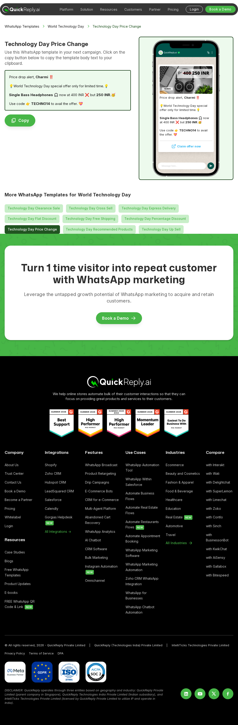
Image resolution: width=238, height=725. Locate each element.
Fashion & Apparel (180, 482)
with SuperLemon (219, 491)
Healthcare (174, 500)
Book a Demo (15, 491)
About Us (12, 465)
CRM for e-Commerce (102, 500)
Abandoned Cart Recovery (97, 520)
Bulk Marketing (96, 557)
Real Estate (178, 517)
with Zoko (213, 508)
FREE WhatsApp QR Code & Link (20, 604)
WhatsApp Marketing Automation (142, 567)
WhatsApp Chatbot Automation (140, 609)
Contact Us (13, 482)
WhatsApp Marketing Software (142, 553)
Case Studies (15, 552)
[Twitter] (213, 693)
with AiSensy (215, 557)
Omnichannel (95, 580)
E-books (11, 593)
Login (9, 526)
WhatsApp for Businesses (136, 595)
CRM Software (96, 549)
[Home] (119, 381)
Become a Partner (18, 500)
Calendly (51, 508)
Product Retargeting (100, 473)
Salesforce (53, 500)
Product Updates (18, 584)
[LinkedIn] (186, 693)
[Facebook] (227, 693)
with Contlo (214, 517)
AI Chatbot (93, 540)
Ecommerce (175, 465)
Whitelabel (13, 517)
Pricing (10, 508)
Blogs (9, 561)
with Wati (212, 473)
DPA (60, 653)
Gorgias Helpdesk (59, 520)
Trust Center (14, 473)
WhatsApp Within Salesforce (139, 482)
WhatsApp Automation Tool (142, 467)
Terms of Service (41, 653)
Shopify (51, 465)
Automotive (174, 526)
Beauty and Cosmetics (183, 473)
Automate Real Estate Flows (142, 510)
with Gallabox (216, 566)
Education (173, 508)
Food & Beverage (179, 491)
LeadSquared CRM (59, 491)
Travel (170, 535)
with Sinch (213, 526)
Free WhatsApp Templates (17, 572)
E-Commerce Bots (99, 491)
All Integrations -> (58, 531)
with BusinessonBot (217, 537)
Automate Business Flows (140, 496)
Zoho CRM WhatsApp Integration (142, 581)
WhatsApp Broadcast (101, 465)
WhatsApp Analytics (100, 531)
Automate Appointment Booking (143, 538)
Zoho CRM (53, 473)
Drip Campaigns (97, 482)
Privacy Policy (15, 653)
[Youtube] (200, 693)
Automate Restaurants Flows (142, 524)
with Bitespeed (217, 575)
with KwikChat (216, 549)
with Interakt (215, 465)
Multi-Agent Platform (100, 508)
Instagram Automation (101, 569)
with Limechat (216, 500)
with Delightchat (218, 482)
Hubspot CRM (55, 482)
